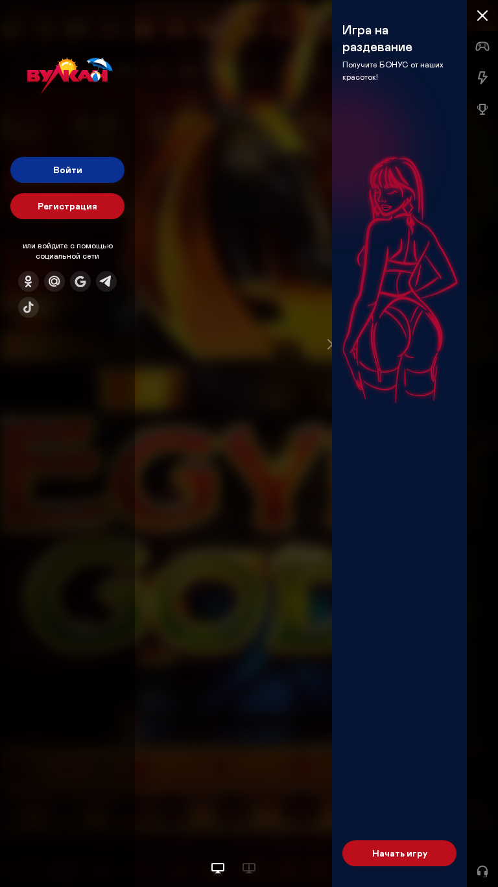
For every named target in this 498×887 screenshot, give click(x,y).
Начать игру (399, 853)
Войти (67, 169)
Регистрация (67, 206)
